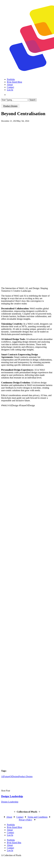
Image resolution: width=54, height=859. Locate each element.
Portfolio (11, 824)
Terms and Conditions (38, 817)
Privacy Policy (25, 819)
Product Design (10, 106)
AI (2, 776)
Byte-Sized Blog (14, 827)
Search (32, 100)
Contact (19, 817)
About (9, 817)
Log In (10, 835)
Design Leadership (9, 802)
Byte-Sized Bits (14, 842)
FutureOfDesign (11, 776)
